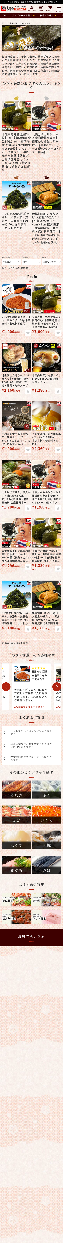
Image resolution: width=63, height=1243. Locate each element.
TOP (4, 23)
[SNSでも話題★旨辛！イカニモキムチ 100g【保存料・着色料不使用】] (16, 299)
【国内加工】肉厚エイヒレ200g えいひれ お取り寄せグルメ (46, 379)
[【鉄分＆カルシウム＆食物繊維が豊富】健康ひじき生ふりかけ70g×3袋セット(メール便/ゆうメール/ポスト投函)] (46, 474)
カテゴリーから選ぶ (22, 15)
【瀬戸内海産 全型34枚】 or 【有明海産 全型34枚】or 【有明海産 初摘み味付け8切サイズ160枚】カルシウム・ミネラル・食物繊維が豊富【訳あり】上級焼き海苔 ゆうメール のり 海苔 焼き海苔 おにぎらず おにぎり (46, 556)
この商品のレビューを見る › (29, 706)
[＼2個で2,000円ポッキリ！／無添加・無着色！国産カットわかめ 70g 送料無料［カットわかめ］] (16, 595)
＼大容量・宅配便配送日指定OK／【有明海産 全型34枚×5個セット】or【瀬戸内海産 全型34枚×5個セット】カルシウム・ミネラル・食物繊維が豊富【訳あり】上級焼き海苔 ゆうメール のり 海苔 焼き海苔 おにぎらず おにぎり (46, 322)
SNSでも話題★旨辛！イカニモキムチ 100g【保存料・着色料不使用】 (16, 320)
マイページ (31, 10)
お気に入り (50, 10)
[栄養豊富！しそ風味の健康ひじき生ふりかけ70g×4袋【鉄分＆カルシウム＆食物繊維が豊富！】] (16, 533)
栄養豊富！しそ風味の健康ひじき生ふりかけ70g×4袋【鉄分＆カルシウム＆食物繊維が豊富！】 (16, 556)
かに (5, 15)
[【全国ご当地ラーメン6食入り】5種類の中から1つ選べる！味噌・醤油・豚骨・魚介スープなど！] (16, 357)
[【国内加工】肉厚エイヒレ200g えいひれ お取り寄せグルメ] (46, 357)
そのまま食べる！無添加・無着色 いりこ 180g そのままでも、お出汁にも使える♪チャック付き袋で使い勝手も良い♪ (16, 439)
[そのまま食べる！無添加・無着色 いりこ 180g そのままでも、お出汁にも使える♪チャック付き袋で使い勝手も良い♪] (16, 415)
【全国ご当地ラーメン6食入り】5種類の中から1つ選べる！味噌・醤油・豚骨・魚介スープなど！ (16, 380)
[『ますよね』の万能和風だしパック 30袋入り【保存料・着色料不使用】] (46, 415)
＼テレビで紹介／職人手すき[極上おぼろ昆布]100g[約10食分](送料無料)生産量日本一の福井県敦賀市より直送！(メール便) (16, 497)
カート (41, 10)
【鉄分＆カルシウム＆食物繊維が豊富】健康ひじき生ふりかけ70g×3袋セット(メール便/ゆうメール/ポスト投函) (46, 497)
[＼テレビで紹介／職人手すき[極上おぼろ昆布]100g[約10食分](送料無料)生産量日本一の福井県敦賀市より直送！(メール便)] (16, 474)
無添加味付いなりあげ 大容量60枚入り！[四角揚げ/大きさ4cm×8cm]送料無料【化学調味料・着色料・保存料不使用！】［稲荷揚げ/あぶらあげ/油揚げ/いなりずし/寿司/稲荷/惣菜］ (46, 618)
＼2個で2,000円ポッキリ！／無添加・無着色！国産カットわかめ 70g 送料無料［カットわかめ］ (16, 618)
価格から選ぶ (46, 15)
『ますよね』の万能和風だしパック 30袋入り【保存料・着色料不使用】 (46, 438)
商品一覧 (13, 23)
